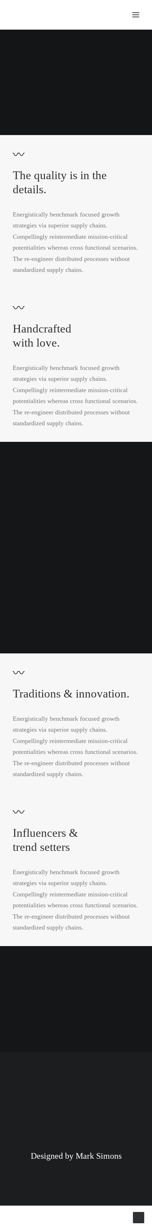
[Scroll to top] (138, 1217)
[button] (135, 15)
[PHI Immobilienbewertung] (57, 15)
